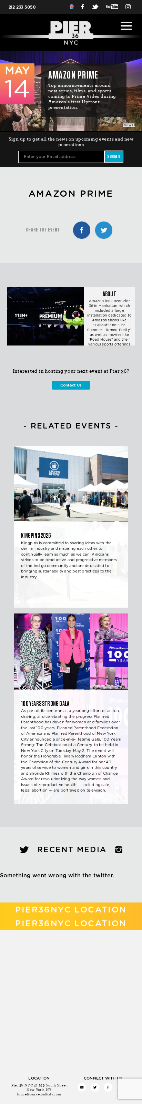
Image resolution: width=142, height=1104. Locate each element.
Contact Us (71, 385)
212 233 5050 (22, 7)
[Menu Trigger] (126, 25)
